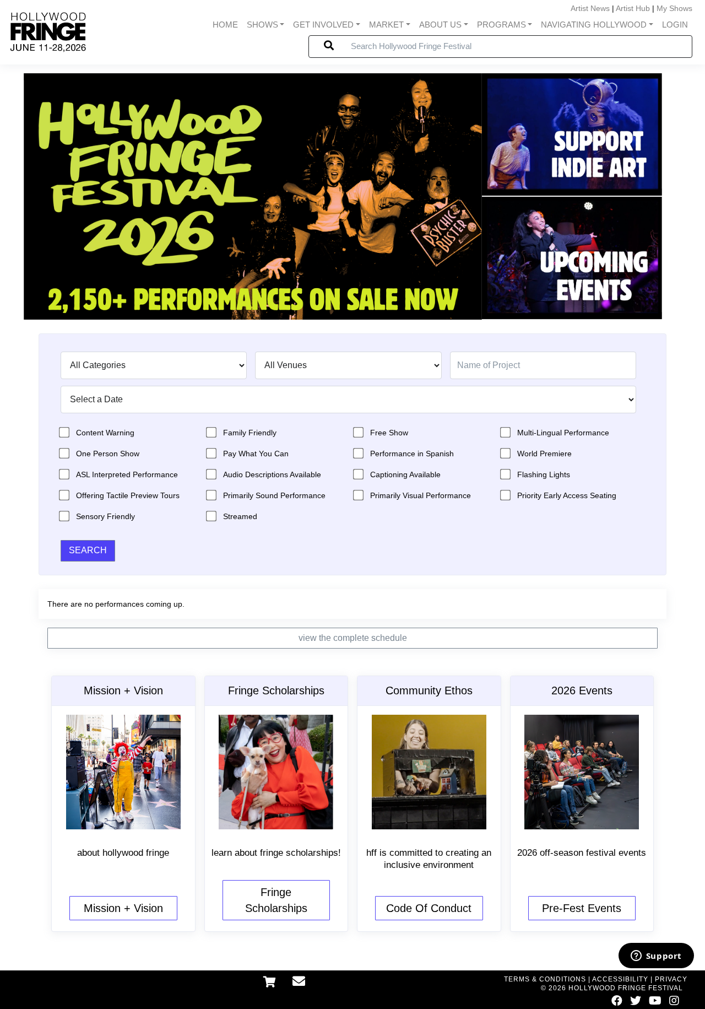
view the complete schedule (353, 638)
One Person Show (107, 453)
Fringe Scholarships (276, 900)
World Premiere (544, 453)
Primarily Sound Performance (274, 495)
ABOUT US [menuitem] (440, 24)
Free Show (389, 432)
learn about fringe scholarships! (276, 853)
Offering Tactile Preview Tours (128, 495)
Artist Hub (633, 8)
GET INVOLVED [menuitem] (323, 24)
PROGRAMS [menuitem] (501, 24)
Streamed (240, 516)
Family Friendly (249, 432)
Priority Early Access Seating (566, 495)
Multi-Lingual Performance (563, 432)
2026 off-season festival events (581, 853)
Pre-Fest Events (581, 908)
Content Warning (105, 432)
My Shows (674, 8)
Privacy (671, 979)
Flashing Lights (543, 474)
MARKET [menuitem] (386, 24)
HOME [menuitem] (225, 24)
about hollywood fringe (123, 853)
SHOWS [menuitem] (262, 24)
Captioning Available (405, 474)
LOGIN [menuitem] (675, 24)
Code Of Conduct (428, 908)
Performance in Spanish (412, 453)
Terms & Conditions (545, 979)
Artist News (590, 8)
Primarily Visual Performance (420, 495)
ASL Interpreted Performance (127, 474)
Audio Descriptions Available (272, 474)
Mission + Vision (123, 908)
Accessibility (620, 979)
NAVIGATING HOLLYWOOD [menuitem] (594, 24)
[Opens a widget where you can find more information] (656, 956)
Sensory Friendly (105, 516)
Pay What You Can (256, 453)
